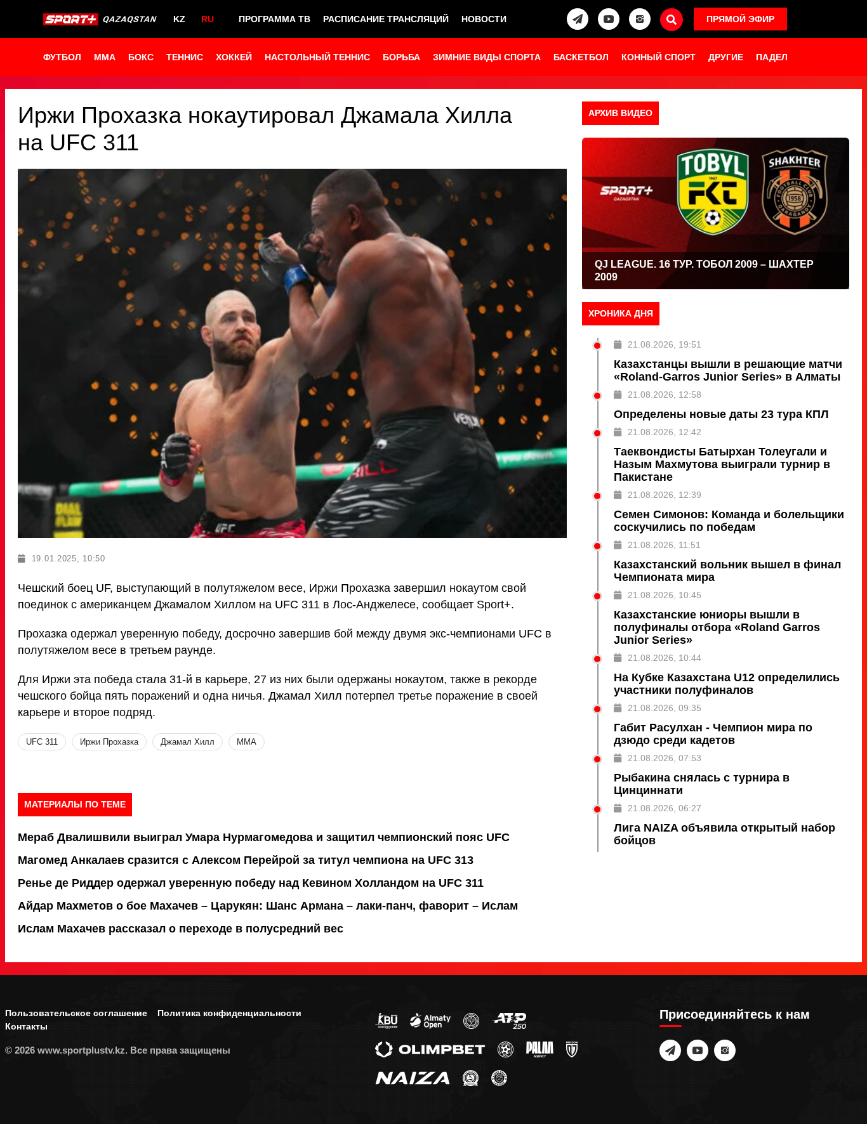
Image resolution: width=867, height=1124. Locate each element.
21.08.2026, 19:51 (664, 344)
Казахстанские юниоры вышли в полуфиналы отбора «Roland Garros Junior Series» (717, 627)
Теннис (184, 57)
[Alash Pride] (499, 1077)
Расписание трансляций (386, 19)
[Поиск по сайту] (671, 19)
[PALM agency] (539, 1048)
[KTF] (471, 1020)
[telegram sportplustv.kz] (577, 19)
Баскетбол (581, 57)
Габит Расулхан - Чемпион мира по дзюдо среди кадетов (713, 734)
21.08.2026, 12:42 (664, 432)
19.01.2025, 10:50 (68, 558)
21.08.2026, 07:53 (664, 758)
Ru (207, 19)
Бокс (141, 57)
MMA (105, 57)
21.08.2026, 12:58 (664, 394)
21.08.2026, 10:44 (664, 658)
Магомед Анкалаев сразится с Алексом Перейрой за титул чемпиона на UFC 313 (245, 860)
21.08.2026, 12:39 (664, 495)
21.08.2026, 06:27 (664, 808)
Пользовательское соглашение (76, 1013)
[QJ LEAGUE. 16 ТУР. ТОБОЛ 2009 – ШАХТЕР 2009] (715, 213)
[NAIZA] (412, 1077)
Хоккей (234, 57)
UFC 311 (42, 742)
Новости (483, 19)
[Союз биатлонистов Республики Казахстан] (386, 1020)
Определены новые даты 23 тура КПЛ (721, 414)
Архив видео (620, 113)
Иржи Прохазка (109, 742)
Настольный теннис (317, 57)
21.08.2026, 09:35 (664, 708)
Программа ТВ (274, 19)
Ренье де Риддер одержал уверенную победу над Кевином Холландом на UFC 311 (251, 883)
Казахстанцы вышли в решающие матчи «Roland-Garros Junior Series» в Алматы (728, 370)
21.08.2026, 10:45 (664, 595)
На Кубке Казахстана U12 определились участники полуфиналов (727, 683)
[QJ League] (572, 1048)
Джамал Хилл (188, 742)
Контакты (26, 1026)
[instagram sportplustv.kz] (640, 19)
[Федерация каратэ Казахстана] (471, 1077)
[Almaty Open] (430, 1020)
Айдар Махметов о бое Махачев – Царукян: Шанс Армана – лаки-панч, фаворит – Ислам (268, 905)
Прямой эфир (740, 19)
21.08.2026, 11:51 (664, 545)
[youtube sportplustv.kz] (608, 19)
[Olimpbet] (430, 1048)
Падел (772, 57)
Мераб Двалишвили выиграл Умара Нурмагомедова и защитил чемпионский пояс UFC (264, 837)
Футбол (62, 57)
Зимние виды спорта (487, 57)
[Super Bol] (505, 1048)
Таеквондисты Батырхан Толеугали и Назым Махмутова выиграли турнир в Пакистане (722, 464)
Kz (179, 19)
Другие (725, 57)
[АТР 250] (509, 1020)
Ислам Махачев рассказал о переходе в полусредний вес (180, 928)
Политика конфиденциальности (229, 1013)
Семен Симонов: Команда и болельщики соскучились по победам (729, 520)
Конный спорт (658, 57)
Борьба (401, 57)
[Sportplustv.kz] (101, 19)
